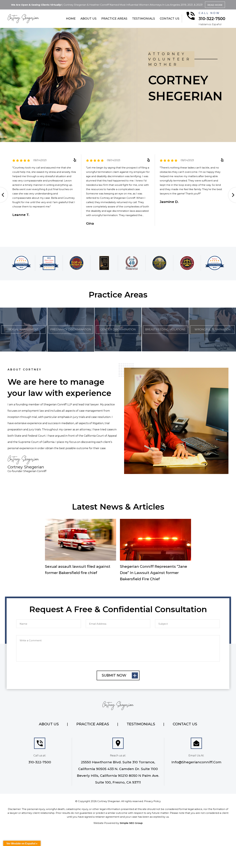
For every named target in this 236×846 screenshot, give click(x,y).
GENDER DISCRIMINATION (118, 329)
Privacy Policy (152, 801)
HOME (71, 18)
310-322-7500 (212, 18)
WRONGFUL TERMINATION (213, 329)
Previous (4, 195)
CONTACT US (169, 18)
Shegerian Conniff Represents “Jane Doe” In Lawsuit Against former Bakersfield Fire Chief (153, 572)
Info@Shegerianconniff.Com (196, 762)
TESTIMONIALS (143, 18)
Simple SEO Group (131, 823)
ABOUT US (88, 18)
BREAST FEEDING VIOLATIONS (165, 329)
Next (231, 195)
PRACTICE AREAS (114, 18)
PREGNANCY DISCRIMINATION (70, 329)
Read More (215, 5)
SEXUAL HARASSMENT (23, 329)
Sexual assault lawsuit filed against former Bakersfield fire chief (77, 569)
